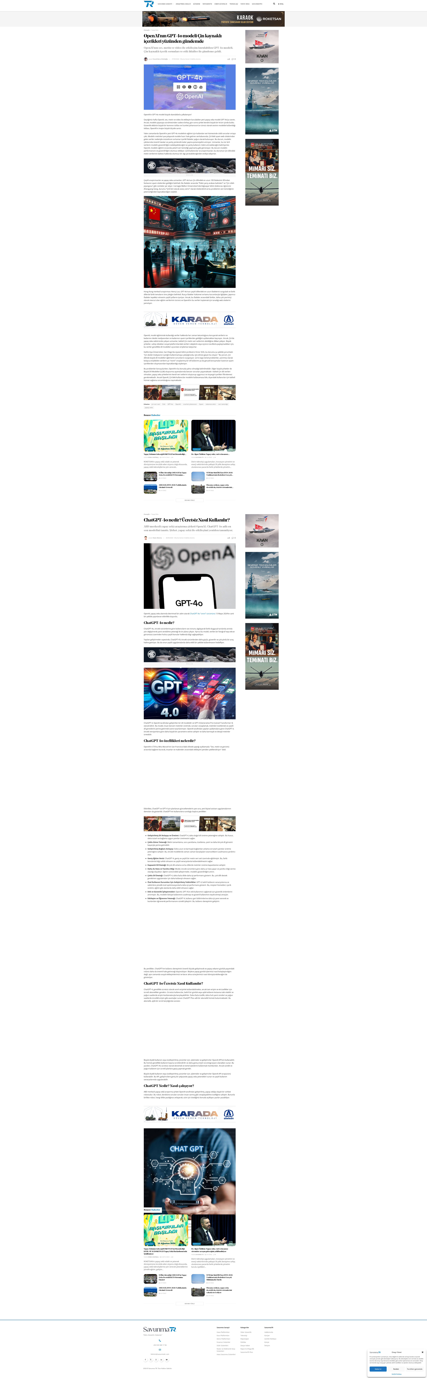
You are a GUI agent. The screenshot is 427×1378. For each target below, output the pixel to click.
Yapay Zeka (245, 4)
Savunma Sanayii (165, 4)
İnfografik (207, 4)
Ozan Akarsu (157, 538)
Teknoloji (234, 4)
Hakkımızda (268, 1371)
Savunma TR (199, 457)
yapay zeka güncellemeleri (154, 1241)
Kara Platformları (223, 1374)
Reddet (396, 1369)
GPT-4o (170, 404)
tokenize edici (211, 404)
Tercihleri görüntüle (414, 1369)
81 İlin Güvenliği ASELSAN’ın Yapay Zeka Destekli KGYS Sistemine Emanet (172, 1316)
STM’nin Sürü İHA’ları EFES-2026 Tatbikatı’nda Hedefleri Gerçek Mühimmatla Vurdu (219, 1316)
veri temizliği (223, 404)
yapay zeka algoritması (224, 1238)
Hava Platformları (223, 1371)
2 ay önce (209, 457)
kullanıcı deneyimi (166, 1238)
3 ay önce (210, 478)
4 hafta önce (165, 457)
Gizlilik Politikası (397, 1374)
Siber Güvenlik (221, 4)
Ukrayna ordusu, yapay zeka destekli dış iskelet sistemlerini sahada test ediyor (219, 1329)
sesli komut (199, 1238)
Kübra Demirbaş (153, 457)
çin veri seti (156, 404)
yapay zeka (149, 407)
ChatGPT (155, 1238)
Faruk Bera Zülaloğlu (160, 59)
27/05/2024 (175, 59)
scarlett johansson (190, 404)
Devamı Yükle (190, 500)
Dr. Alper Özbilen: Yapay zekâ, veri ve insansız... (210, 454)
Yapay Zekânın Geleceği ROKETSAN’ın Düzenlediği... (165, 454)
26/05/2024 (169, 538)
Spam (201, 404)
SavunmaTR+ (257, 4)
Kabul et (378, 1369)
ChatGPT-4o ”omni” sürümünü (203, 613)
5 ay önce (210, 490)
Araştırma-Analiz (183, 4)
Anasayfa (147, 30)
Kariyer (267, 1374)
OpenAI (178, 404)
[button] (422, 1352)
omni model (180, 1238)
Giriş (281, 4)
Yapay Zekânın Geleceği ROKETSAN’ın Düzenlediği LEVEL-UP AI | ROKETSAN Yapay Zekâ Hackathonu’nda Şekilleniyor (165, 1290)
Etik (164, 404)
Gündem (196, 4)
